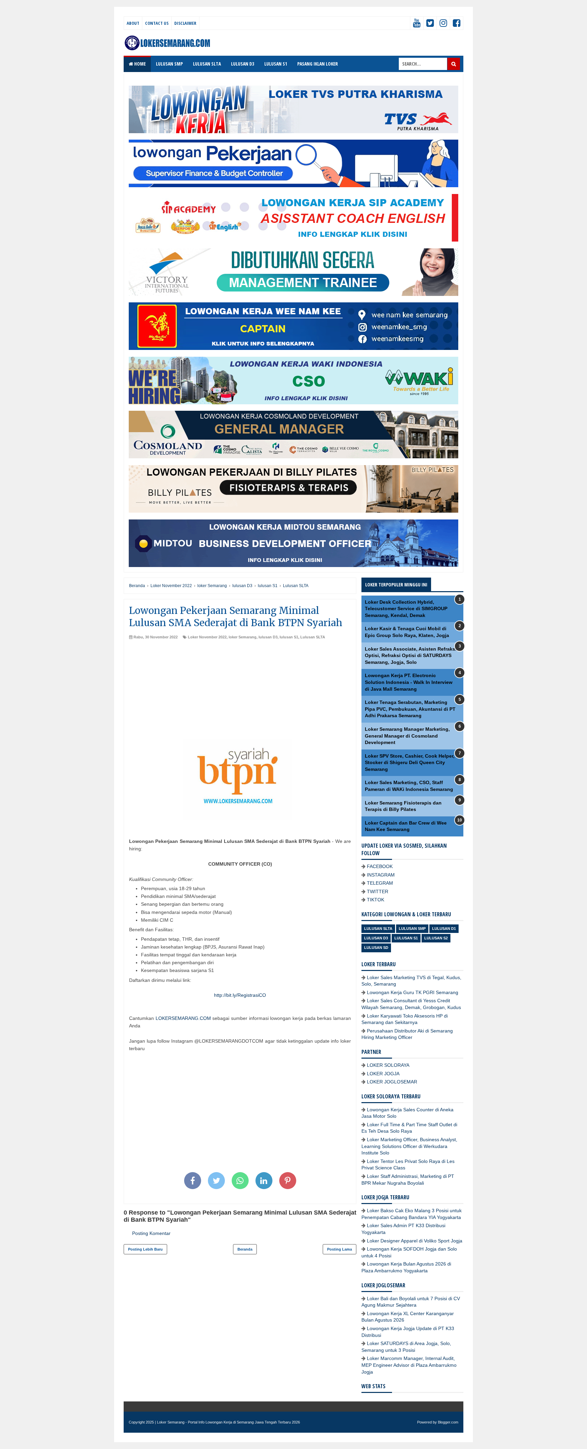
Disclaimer (185, 23)
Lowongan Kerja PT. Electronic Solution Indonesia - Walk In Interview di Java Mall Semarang (408, 682)
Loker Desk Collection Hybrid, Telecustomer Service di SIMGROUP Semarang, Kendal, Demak (406, 608)
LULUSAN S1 (275, 63)
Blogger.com (448, 1422)
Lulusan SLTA (312, 637)
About (133, 23)
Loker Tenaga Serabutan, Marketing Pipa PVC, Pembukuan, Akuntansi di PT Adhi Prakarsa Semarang (410, 709)
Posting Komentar (151, 1233)
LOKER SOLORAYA (388, 1065)
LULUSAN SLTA (207, 63)
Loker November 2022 (207, 637)
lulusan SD (376, 948)
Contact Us (156, 23)
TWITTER (377, 891)
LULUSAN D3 (242, 63)
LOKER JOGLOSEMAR (392, 1081)
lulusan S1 (289, 637)
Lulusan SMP (412, 928)
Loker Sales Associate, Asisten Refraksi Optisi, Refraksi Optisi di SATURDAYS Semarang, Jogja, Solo (411, 655)
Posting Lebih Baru (145, 1249)
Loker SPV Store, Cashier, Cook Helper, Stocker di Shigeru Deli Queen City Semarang (410, 762)
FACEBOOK (380, 866)
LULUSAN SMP (169, 63)
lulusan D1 (444, 928)
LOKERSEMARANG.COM (183, 1018)
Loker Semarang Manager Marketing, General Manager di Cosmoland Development (407, 735)
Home (139, 63)
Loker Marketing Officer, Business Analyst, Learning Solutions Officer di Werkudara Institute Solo (409, 1146)
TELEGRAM (380, 883)
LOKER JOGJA (383, 1073)
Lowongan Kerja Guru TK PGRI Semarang (412, 992)
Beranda (244, 1249)
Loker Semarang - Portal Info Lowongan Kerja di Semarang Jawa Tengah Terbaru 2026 (228, 1422)
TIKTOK (375, 899)
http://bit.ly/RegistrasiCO (240, 995)
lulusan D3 (268, 637)
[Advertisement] (240, 691)
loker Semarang (242, 637)
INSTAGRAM (381, 875)
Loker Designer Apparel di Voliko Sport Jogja (414, 1240)
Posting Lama (339, 1249)
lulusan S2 (436, 938)
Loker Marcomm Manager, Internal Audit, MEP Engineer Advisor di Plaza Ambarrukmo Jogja (409, 1365)
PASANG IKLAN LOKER (317, 63)
